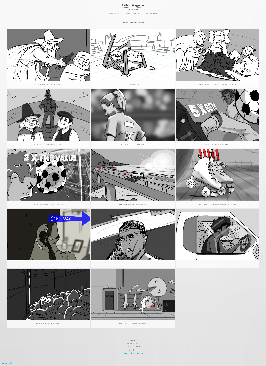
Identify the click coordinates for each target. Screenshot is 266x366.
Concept (136, 14)
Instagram (126, 353)
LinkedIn (140, 353)
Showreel (127, 14)
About (145, 14)
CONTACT (153, 14)
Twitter (133, 353)
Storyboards (115, 14)
